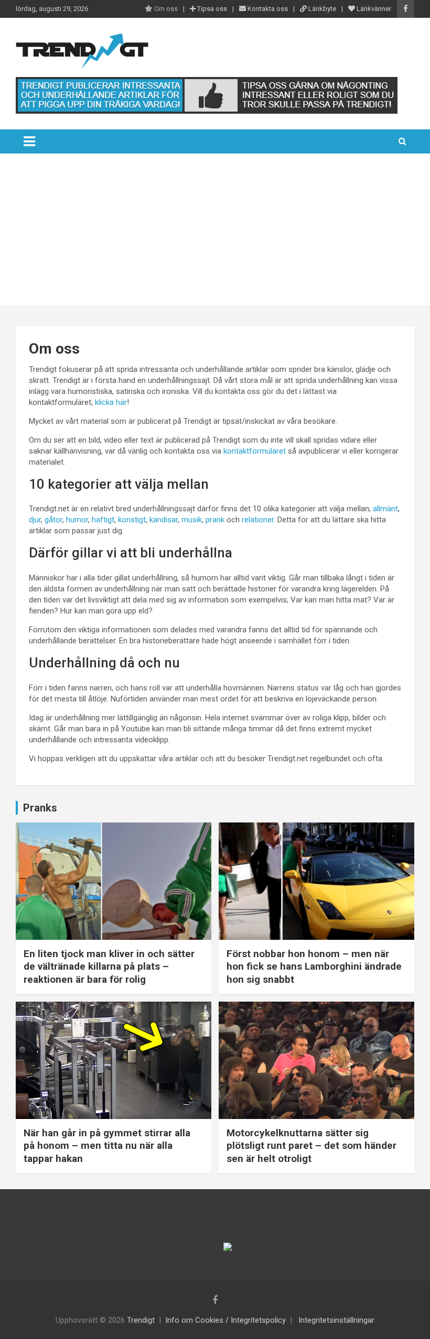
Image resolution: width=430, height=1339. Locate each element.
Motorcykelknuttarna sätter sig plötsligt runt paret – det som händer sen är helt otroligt (311, 1146)
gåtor (53, 519)
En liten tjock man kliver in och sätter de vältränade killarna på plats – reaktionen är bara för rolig (109, 966)
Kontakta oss (267, 9)
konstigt (132, 519)
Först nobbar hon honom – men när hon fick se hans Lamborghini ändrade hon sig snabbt (314, 966)
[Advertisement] (215, 232)
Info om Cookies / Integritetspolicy (225, 1320)
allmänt (385, 508)
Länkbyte (321, 9)
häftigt (103, 519)
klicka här (111, 402)
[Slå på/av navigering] (29, 141)
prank (215, 519)
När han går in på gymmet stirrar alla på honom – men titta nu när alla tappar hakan (107, 1146)
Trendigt (141, 1320)
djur (35, 519)
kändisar (163, 519)
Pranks (40, 808)
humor (77, 519)
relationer (258, 519)
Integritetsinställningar (336, 1320)
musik (191, 519)
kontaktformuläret (254, 451)
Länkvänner (373, 9)
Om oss (165, 9)
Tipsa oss (211, 9)
